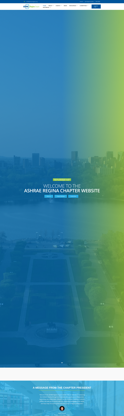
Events (58, 5)
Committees (83, 5)
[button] (52, 6)
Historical (46, 7)
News (65, 5)
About (50, 5)
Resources (72, 5)
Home (44, 5)
